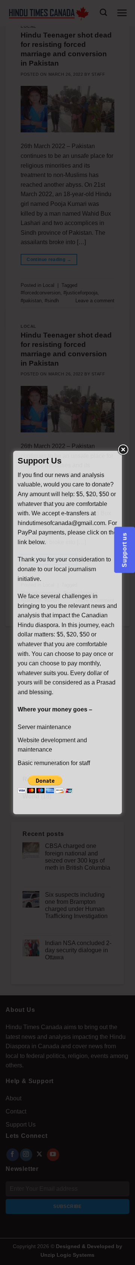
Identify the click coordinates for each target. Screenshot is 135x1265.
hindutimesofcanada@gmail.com (61, 523)
